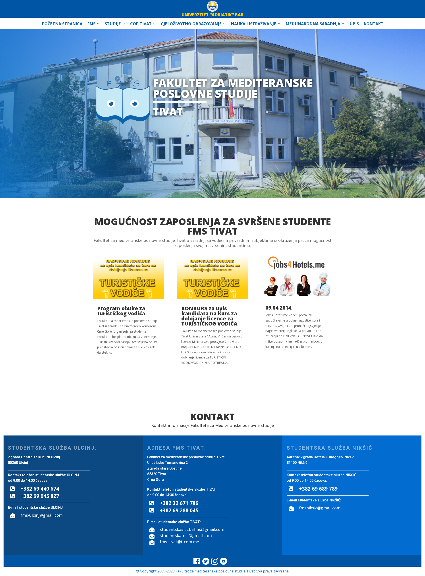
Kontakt (373, 24)
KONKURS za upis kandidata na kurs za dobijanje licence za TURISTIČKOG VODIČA (209, 316)
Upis (354, 24)
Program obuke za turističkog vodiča (121, 311)
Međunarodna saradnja (313, 24)
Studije (113, 24)
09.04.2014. (278, 307)
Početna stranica (62, 24)
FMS (91, 24)
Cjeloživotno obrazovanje (191, 24)
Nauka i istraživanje (253, 24)
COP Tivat (141, 24)
